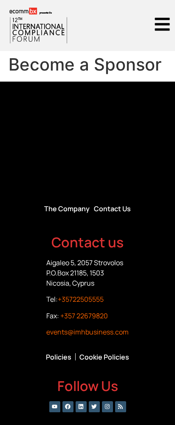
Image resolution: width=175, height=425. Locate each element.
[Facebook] (67, 406)
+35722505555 (81, 299)
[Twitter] (94, 406)
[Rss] (120, 406)
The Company (67, 208)
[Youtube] (54, 406)
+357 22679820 (84, 315)
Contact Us (112, 208)
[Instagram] (107, 406)
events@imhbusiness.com (87, 332)
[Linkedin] (81, 406)
